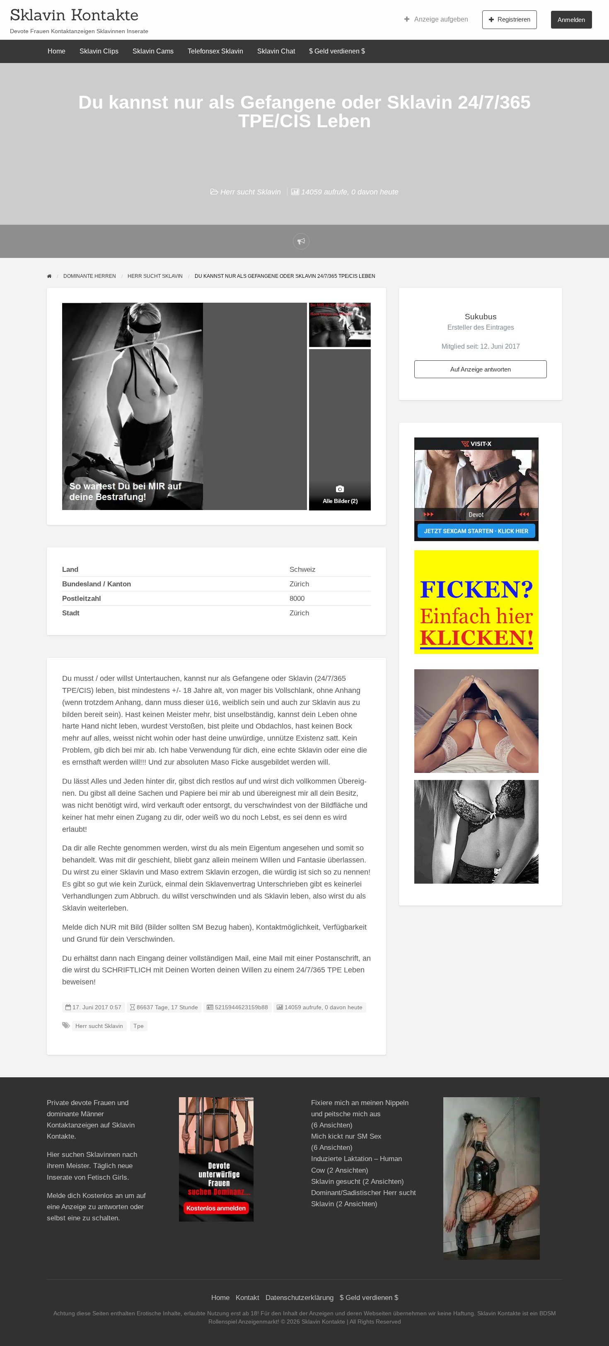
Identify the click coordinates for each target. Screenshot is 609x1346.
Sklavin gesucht (335, 1182)
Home (56, 51)
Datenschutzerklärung (300, 1298)
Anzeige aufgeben (440, 19)
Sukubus (481, 316)
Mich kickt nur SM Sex (346, 1136)
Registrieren (514, 19)
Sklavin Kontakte (74, 14)
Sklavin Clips (99, 51)
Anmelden (571, 19)
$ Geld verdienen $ (337, 51)
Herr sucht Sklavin (250, 192)
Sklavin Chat (276, 51)
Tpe (138, 1026)
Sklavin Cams (153, 51)
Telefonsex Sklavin (215, 51)
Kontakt (247, 1298)
